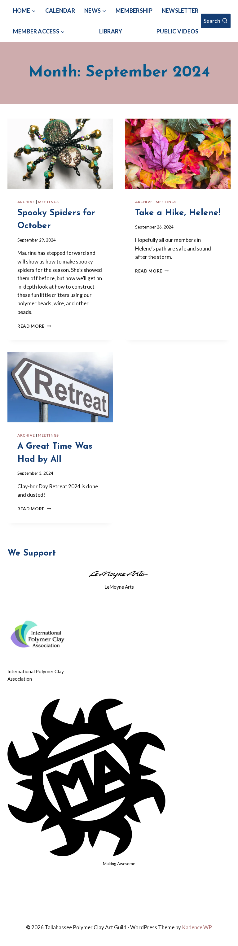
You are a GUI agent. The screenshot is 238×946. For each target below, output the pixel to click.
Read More (34, 326)
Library (110, 31)
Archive (26, 201)
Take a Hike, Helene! (177, 213)
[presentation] (60, 154)
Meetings (48, 201)
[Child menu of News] (95, 10)
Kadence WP (197, 927)
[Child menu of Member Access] (39, 31)
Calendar (60, 10)
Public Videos (177, 31)
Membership (134, 10)
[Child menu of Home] (24, 10)
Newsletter (180, 10)
